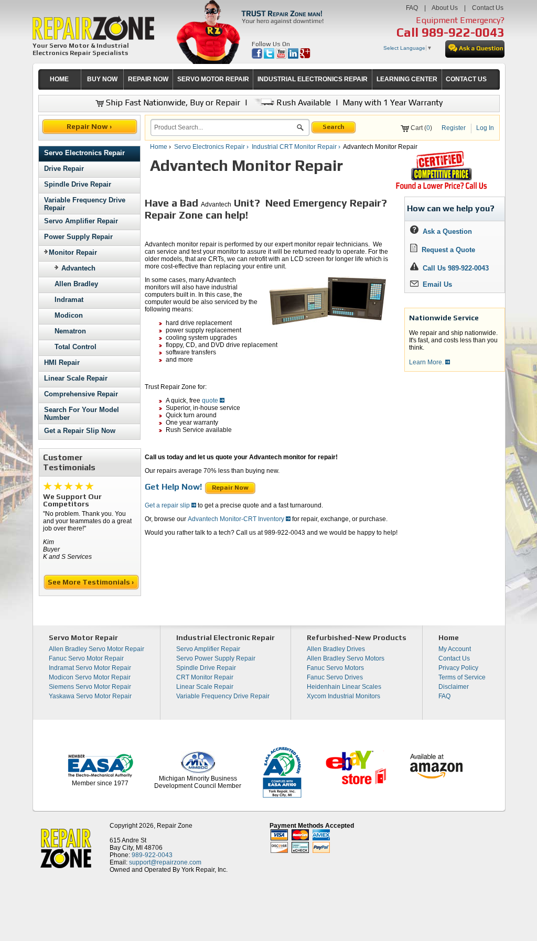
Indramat (69, 300)
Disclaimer (453, 686)
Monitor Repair (73, 252)
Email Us (435, 284)
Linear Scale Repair (76, 378)
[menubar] (264, 79)
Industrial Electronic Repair (225, 637)
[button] (300, 129)
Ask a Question (445, 231)
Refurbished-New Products (356, 637)
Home (158, 146)
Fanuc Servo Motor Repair (86, 658)
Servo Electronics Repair (84, 153)
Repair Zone (174, 825)
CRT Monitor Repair (204, 677)
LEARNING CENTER (407, 79)
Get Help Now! (173, 487)
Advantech (78, 268)
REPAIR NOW (148, 79)
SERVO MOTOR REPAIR (213, 79)
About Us (445, 8)
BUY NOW (102, 79)
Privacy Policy (458, 668)
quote (211, 400)
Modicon (69, 315)
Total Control (75, 347)
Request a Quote (446, 250)
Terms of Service (462, 677)
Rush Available (302, 102)
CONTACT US (466, 79)
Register (454, 128)
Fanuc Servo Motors (335, 668)
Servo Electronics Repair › (212, 146)
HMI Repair (62, 362)
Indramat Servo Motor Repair (90, 668)
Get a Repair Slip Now (79, 431)
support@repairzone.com (165, 862)
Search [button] (334, 127)
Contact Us (487, 8)
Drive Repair (64, 168)
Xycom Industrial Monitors (343, 696)
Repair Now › (90, 126)
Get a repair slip (168, 505)
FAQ (412, 8)
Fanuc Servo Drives (335, 677)
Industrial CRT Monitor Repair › (297, 146)
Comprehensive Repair (81, 394)
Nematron (70, 331)
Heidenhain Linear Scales (344, 686)
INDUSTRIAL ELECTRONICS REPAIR (312, 79)
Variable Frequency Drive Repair (223, 696)
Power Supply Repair (78, 237)
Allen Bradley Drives (336, 649)
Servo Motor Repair (83, 637)
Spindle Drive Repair (77, 184)
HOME (59, 79)
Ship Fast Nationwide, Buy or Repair (172, 102)
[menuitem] (59, 79)
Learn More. (427, 362)
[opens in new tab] (258, 56)
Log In (485, 128)
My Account (454, 649)
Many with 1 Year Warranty (392, 102)
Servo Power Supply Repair (215, 658)
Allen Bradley (76, 284)
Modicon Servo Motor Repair (90, 677)
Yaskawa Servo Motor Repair (90, 696)
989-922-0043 (463, 32)
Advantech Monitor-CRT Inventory (237, 519)
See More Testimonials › (91, 582)
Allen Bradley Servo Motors (345, 658)
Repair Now (230, 487)
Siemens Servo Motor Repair (90, 686)
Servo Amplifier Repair (81, 221)
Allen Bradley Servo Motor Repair (96, 649)
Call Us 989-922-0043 (456, 268)
